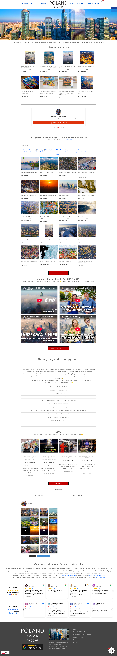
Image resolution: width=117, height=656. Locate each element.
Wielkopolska (76, 152)
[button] (113, 591)
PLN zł (113, 8)
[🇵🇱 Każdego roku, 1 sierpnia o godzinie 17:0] (25, 549)
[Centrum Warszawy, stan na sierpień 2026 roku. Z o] (34, 512)
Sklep (74, 629)
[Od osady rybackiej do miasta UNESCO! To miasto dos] (44, 549)
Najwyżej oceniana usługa (35, 647)
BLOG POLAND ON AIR (79, 632)
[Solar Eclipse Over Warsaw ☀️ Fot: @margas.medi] (53, 530)
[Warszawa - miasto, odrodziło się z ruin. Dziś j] (44, 540)
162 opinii (16, 592)
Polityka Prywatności (78, 637)
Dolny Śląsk (40, 150)
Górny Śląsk (48, 150)
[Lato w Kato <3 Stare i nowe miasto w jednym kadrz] (34, 540)
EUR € (113, 10)
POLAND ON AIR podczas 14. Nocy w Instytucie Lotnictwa (49, 457)
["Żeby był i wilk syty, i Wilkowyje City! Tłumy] (44, 521)
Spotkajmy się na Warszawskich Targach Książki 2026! (30, 457)
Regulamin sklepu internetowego (82, 634)
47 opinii (16, 611)
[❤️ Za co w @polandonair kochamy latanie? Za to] (25, 512)
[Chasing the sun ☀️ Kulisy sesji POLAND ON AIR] (25, 530)
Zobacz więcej (57, 273)
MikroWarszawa (100, 577)
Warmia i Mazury (51, 152)
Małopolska (81, 150)
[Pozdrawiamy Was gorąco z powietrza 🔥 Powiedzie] (25, 540)
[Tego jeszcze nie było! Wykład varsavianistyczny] (44, 512)
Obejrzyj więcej (57, 348)
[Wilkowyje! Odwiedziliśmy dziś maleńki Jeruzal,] (34, 521)
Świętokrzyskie (33, 152)
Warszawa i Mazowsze (64, 152)
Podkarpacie (89, 150)
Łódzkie (62, 150)
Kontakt (75, 642)
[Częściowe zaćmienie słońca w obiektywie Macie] (34, 530)
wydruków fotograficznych (96, 575)
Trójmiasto (42, 152)
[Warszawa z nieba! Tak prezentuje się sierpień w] (34, 549)
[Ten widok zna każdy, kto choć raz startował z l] (53, 512)
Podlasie (24, 152)
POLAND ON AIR (31, 462)
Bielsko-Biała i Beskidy (29, 150)
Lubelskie (56, 150)
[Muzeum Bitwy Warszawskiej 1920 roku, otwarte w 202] (25, 521)
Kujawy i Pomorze (71, 150)
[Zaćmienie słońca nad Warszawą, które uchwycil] (44, 530)
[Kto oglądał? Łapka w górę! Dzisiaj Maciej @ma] (53, 521)
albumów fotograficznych (68, 575)
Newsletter (76, 640)
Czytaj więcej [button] (51, 596)
